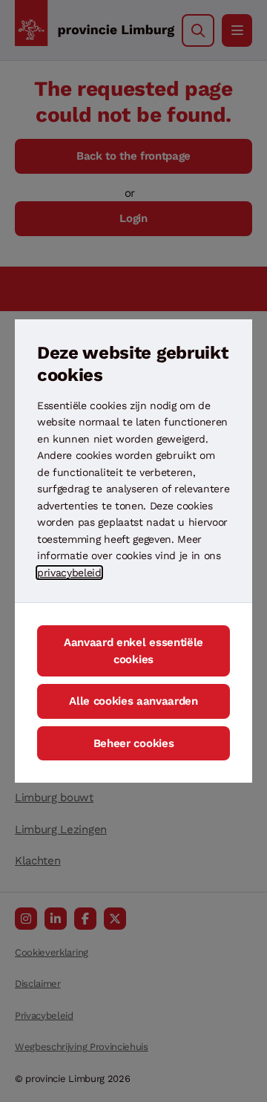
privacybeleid (69, 572)
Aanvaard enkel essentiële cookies (133, 651)
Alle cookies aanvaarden (133, 701)
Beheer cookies (133, 743)
